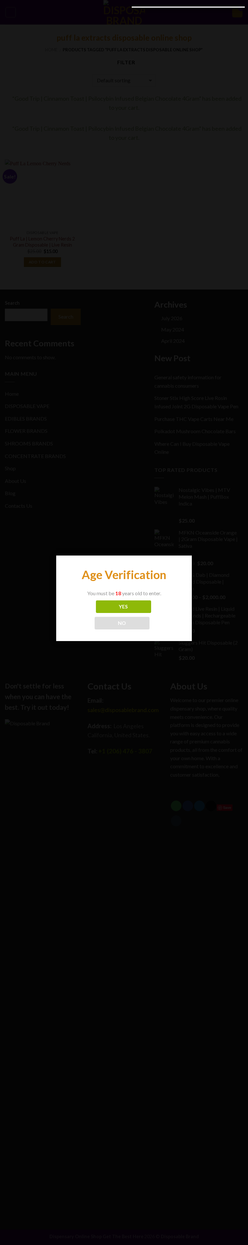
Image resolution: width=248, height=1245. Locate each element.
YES (123, 606)
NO (122, 623)
